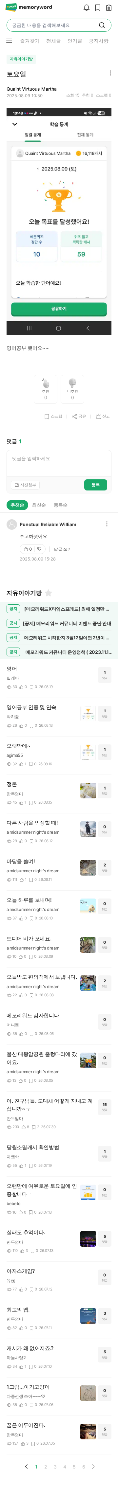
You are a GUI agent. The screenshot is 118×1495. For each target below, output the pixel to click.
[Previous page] (26, 1466)
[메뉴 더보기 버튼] (9, 40)
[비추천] (40, 549)
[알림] (84, 8)
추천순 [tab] (17, 504)
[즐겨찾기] (48, 593)
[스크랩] (96, 8)
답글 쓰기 (63, 549)
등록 (95, 484)
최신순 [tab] (39, 504)
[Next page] (93, 1466)
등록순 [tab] (61, 504)
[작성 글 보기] (107, 8)
